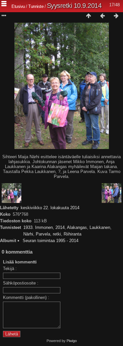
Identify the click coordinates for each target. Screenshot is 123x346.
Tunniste (35, 6)
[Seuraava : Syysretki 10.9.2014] (116, 16)
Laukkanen (100, 227)
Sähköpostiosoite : (20, 283)
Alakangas (77, 227)
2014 (60, 227)
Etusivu (18, 6)
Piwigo (72, 341)
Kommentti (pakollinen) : (26, 297)
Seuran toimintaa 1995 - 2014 (50, 240)
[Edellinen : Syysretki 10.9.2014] (102, 16)
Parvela (43, 234)
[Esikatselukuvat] (88, 16)
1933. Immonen (38, 227)
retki (57, 234)
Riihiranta (72, 234)
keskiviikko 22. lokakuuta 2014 (50, 207)
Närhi (28, 234)
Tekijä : (10, 268)
